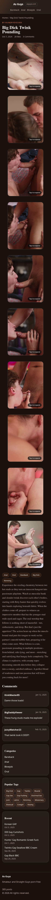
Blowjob (31, 9)
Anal (23, 9)
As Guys (18, 4)
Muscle (37, 791)
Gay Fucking (22, 795)
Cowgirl (20, 804)
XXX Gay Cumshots (14, 832)
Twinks (27, 791)
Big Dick (36, 575)
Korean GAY (10, 824)
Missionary (39, 800)
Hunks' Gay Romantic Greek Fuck (21, 839)
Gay (18, 791)
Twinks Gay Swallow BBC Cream (20, 847)
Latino (16, 800)
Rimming (7, 580)
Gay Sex (9, 795)
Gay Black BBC (11, 855)
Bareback (14, 9)
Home (5, 17)
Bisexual (9, 804)
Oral (39, 9)
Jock (8, 800)
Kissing (30, 804)
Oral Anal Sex (36, 795)
